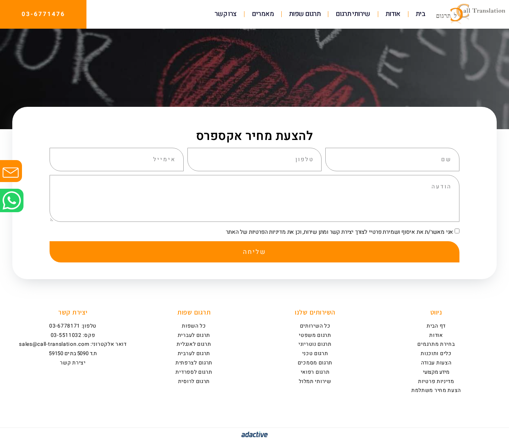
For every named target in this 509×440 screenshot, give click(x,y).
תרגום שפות (304, 14)
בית (420, 14)
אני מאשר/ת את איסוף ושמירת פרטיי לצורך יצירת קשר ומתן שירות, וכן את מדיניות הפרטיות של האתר (339, 232)
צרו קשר (226, 14)
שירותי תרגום (353, 14)
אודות (393, 14)
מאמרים (263, 14)
